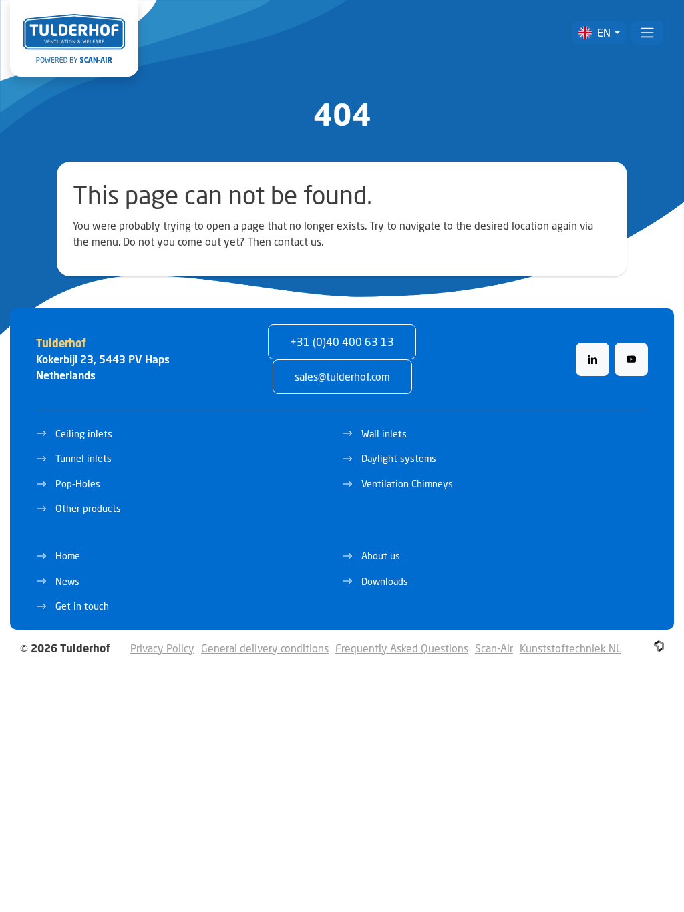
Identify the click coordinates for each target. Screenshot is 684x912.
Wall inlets (384, 433)
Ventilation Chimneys (407, 483)
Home (67, 555)
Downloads (384, 581)
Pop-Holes (77, 483)
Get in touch (82, 606)
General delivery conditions (265, 648)
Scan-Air (494, 648)
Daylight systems (398, 458)
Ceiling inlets (83, 433)
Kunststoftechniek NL (570, 648)
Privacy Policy (162, 648)
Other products (88, 508)
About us (380, 555)
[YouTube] (631, 359)
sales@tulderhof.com (342, 376)
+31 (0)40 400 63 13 (342, 341)
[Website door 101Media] (659, 646)
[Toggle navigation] (647, 33)
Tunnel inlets (83, 458)
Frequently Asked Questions (401, 648)
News (67, 581)
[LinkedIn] (592, 359)
